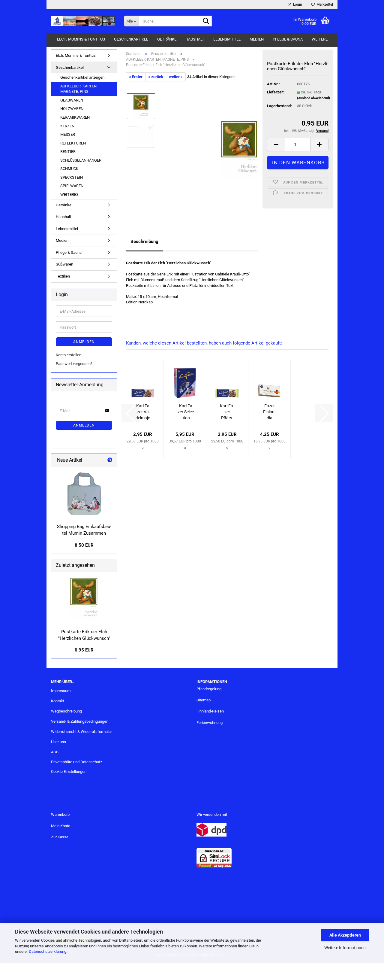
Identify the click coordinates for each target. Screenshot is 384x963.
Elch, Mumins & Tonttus (81, 39)
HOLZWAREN (71, 108)
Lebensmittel (227, 39)
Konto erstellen (68, 355)
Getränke (166, 39)
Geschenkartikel (131, 39)
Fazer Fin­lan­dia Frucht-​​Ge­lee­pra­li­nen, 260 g (269, 412)
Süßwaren (64, 264)
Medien (257, 39)
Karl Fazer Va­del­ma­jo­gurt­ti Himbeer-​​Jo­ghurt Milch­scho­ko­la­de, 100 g (143, 412)
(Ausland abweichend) (313, 98)
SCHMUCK (69, 168)
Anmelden (84, 342)
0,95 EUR (84, 650)
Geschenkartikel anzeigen (82, 77)
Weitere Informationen (345, 947)
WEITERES (69, 194)
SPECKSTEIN (71, 177)
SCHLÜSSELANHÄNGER (80, 160)
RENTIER (68, 151)
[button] (276, 144)
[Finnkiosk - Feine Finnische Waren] (83, 21)
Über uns (58, 742)
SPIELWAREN (71, 186)
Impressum (60, 690)
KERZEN (67, 126)
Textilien (63, 276)
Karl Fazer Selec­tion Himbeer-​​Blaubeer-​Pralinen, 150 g (186, 412)
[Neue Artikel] (109, 460)
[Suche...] (206, 21)
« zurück (155, 76)
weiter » (176, 76)
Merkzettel (324, 4)
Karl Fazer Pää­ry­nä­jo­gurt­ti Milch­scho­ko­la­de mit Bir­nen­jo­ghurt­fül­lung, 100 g (227, 412)
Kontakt (57, 701)
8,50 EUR (84, 545)
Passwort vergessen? (74, 363)
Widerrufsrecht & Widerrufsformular (81, 731)
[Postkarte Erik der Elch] (84, 598)
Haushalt (194, 39)
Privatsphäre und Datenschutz (76, 762)
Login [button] (296, 4)
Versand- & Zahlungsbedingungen (79, 721)
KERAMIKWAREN (75, 117)
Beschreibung (144, 241)
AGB (54, 752)
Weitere (320, 39)
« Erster (135, 76)
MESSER (67, 134)
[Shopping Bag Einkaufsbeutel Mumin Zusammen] (84, 493)
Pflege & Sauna (288, 39)
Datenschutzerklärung (47, 951)
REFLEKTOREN (73, 143)
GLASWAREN (71, 100)
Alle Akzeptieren (345, 935)
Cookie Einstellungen (68, 771)
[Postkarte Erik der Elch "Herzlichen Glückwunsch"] (239, 149)
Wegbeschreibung (66, 711)
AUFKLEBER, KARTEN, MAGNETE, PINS (79, 89)
